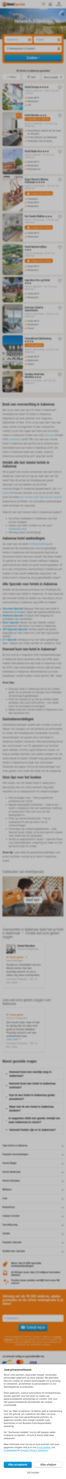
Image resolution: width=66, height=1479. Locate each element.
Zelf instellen (33, 1472)
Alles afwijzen (48, 1464)
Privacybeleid (43, 1447)
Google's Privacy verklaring (34, 1450)
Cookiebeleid (10, 1450)
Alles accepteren (17, 1464)
